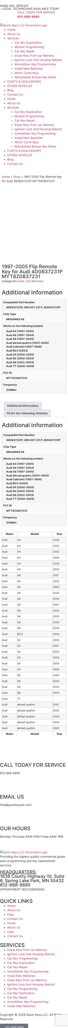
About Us (13, 34)
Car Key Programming (22, 958)
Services (13, 38)
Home (11, 29)
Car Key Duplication (28, 42)
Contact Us (15, 94)
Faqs (10, 914)
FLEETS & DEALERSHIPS (24, 81)
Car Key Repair (25, 51)
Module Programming (29, 47)
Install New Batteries (29, 68)
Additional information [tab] (22, 405)
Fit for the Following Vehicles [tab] (27, 413)
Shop (16, 176)
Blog (10, 90)
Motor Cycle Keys (27, 73)
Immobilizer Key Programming (35, 64)
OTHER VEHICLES (19, 86)
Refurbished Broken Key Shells (35, 77)
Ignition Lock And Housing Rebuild (38, 60)
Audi (21, 281)
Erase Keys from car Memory (34, 55)
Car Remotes (34, 281)
